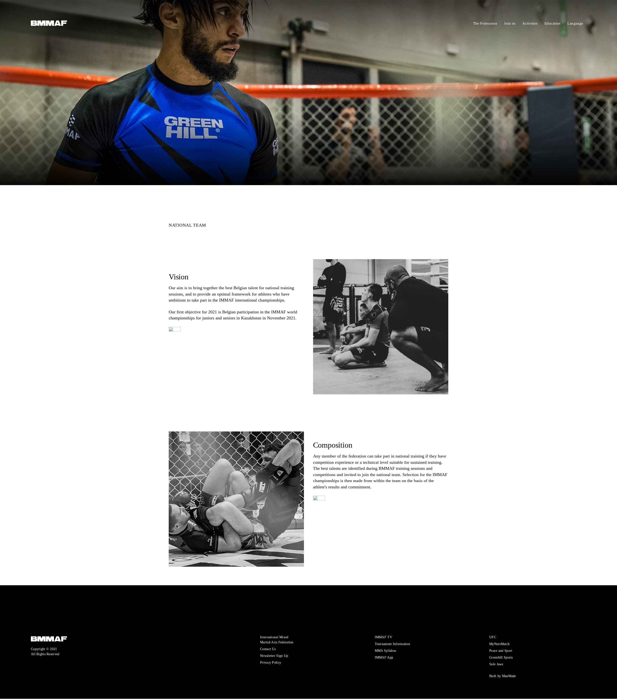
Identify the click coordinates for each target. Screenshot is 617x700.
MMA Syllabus (385, 651)
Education (565, 23)
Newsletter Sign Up (274, 656)
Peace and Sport (500, 651)
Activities (542, 23)
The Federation (497, 23)
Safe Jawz (496, 664)
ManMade (509, 676)
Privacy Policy (270, 662)
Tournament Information (392, 644)
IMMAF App (384, 657)
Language (588, 23)
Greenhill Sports (501, 657)
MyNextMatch (499, 644)
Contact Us (268, 649)
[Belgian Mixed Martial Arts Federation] (37, 23)
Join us (522, 23)
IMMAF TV (383, 637)
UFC (492, 637)
